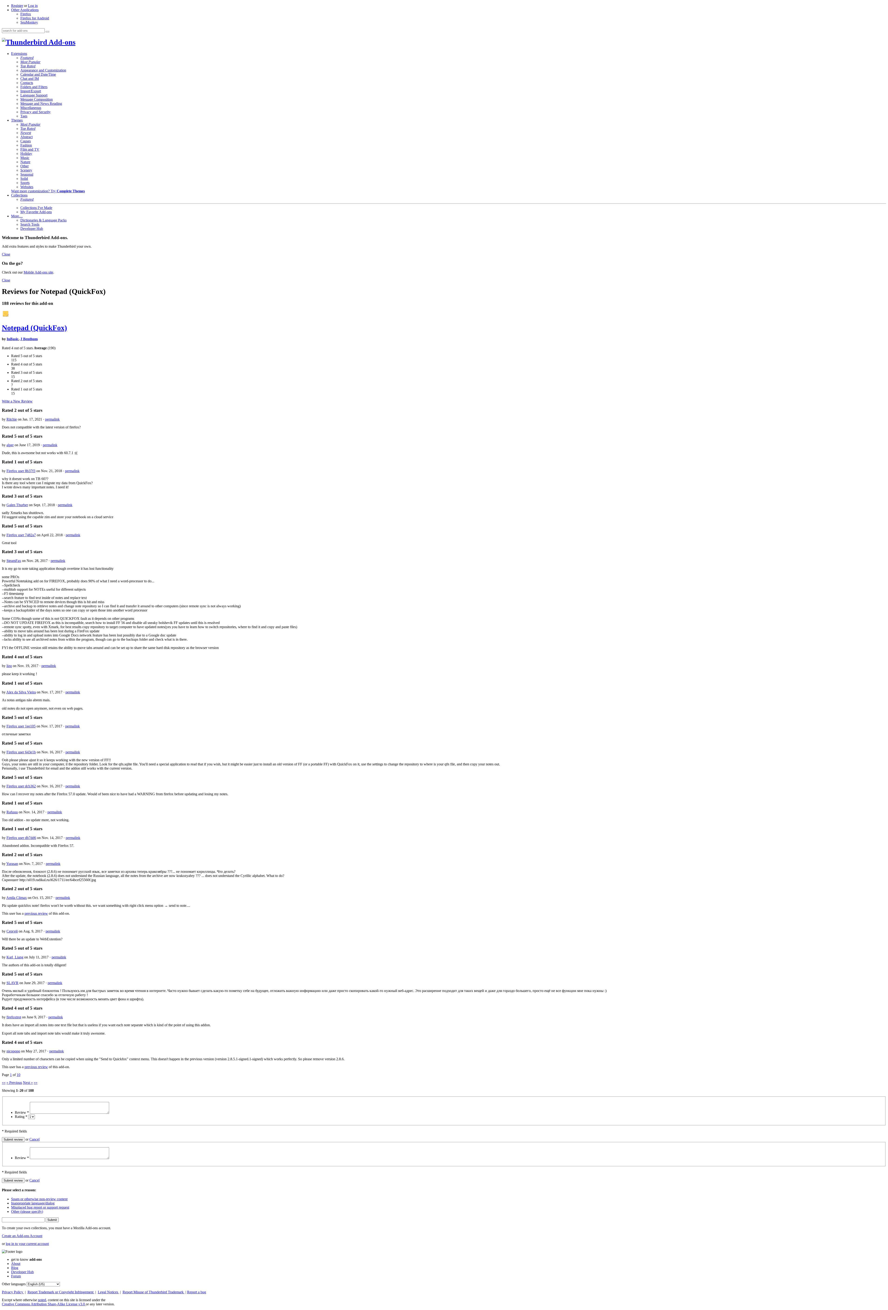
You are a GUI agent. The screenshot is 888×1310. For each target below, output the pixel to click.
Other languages (14, 1284)
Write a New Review (17, 401)
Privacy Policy (13, 1292)
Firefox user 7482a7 (21, 535)
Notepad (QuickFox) (34, 328)
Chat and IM (29, 79)
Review (22, 1112)
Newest (25, 133)
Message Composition (36, 99)
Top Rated (27, 66)
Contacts (26, 83)
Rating (21, 1117)
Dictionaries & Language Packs (43, 220)
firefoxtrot (13, 1017)
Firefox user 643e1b (21, 752)
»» (35, 1083)
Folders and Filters (33, 87)
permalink (52, 419)
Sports (25, 183)
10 (18, 1075)
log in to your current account (27, 1244)
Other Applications (25, 10)
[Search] (47, 31)
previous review (36, 913)
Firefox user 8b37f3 (20, 471)
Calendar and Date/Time (38, 74)
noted (42, 1300)
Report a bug (196, 1292)
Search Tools (29, 224)
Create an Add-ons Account (22, 1236)
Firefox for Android (34, 18)
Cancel (34, 1139)
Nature (25, 162)
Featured (27, 58)
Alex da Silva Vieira (21, 692)
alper (10, 445)
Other (24, 166)
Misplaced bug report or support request (40, 1207)
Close (6, 254)
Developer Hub (31, 229)
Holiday (26, 154)
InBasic (12, 339)
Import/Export (30, 91)
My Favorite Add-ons (36, 212)
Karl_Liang (14, 957)
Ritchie (11, 419)
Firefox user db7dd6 (21, 838)
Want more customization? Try (48, 191)
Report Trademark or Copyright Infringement (61, 1292)
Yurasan (12, 864)
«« (4, 1083)
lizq (9, 666)
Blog (14, 1268)
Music (24, 158)
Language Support (33, 95)
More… (17, 216)
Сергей (12, 931)
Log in (33, 6)
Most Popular (30, 62)
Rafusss (12, 812)
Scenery (26, 170)
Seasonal (26, 174)
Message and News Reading (41, 104)
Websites (26, 187)
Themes (17, 120)
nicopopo (13, 1051)
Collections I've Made (36, 208)
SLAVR (12, 983)
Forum (16, 1276)
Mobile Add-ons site (38, 272)
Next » (28, 1083)
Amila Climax (16, 898)
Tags (23, 116)
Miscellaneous (30, 108)
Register (17, 6)
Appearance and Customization (43, 70)
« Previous (14, 1083)
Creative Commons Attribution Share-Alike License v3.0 (44, 1304)
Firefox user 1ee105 (21, 726)
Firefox (25, 14)
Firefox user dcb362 (21, 786)
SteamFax (13, 561)
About (15, 1264)
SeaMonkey (29, 22)
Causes (25, 141)
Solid (24, 179)
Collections (19, 195)
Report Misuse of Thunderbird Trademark (154, 1292)
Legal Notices (108, 1292)
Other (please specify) (27, 1211)
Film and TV (29, 149)
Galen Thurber (17, 505)
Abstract (26, 137)
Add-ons (61, 42)
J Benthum (29, 339)
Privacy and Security (35, 112)
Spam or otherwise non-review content (39, 1199)
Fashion (26, 145)
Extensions (19, 54)
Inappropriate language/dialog (33, 1203)
